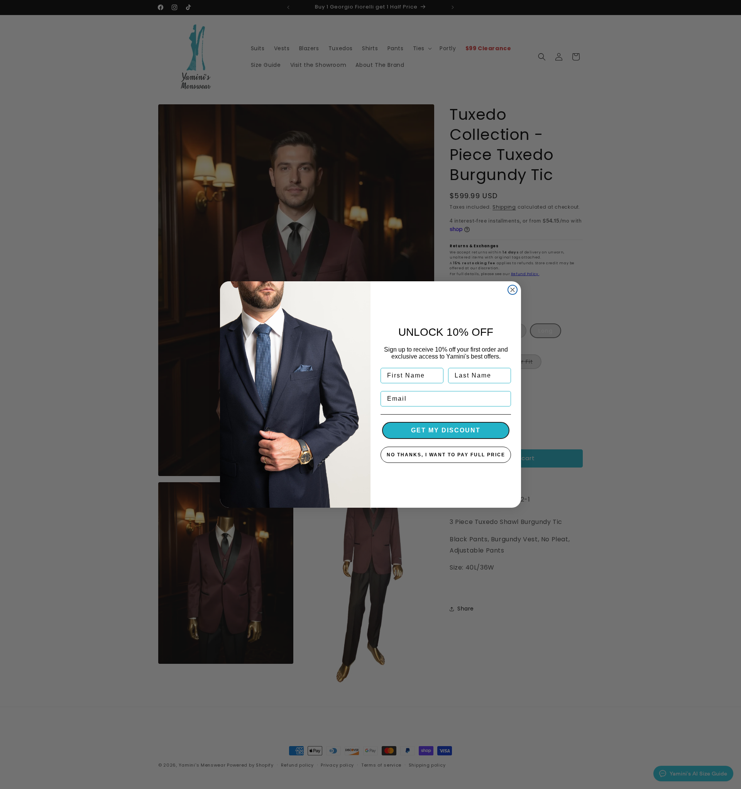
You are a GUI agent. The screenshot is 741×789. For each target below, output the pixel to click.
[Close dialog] (512, 289)
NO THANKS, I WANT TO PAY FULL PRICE (446, 454)
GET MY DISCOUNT (445, 430)
